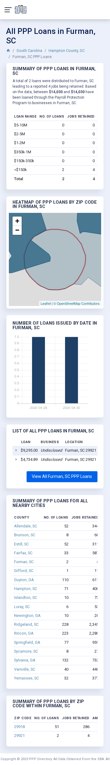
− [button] (17, 230)
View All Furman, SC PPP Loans (62, 476)
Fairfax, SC (23, 553)
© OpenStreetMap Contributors (76, 303)
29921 (19, 735)
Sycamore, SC (26, 651)
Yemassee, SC (26, 678)
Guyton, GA (24, 579)
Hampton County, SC (67, 50)
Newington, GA (27, 615)
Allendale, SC (25, 526)
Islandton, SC (25, 597)
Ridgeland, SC (26, 624)
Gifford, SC (23, 570)
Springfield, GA (27, 642)
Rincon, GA (24, 633)
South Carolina (29, 50)
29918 (19, 726)
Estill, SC (21, 544)
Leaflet (46, 303)
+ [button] (17, 221)
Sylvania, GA (24, 660)
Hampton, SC (25, 588)
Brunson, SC (24, 535)
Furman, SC (24, 561)
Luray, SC (22, 606)
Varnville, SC (24, 669)
